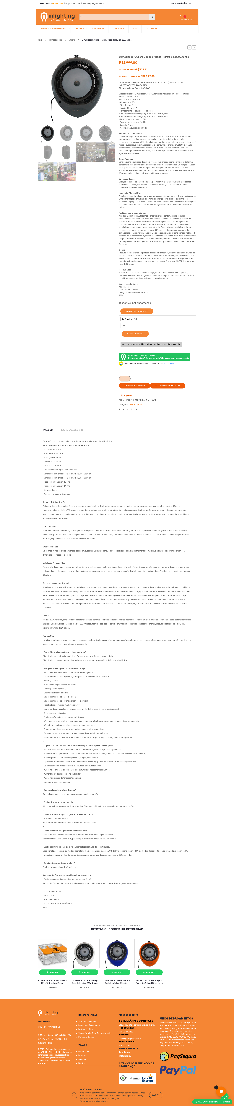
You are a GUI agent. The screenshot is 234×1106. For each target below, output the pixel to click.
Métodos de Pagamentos (89, 1025)
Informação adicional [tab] (72, 430)
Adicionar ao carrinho (134, 386)
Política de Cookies (86, 1037)
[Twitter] (123, 409)
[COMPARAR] (49, 967)
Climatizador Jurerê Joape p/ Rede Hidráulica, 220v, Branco (194, 47)
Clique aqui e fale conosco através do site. (137, 1025)
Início (40, 40)
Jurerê (72, 40)
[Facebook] (119, 409)
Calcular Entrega (135, 334)
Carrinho (82, 1059)
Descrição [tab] (48, 430)
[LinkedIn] (136, 409)
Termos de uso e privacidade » (94, 1101)
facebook (124, 1052)
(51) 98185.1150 (72, 3)
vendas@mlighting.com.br (95, 3)
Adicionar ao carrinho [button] (41, 967)
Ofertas (139, 404)
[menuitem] (53, 29)
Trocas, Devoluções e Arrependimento (94, 1033)
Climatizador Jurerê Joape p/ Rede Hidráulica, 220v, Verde (189, 47)
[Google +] (132, 409)
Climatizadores (55, 40)
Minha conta (83, 1051)
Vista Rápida (56, 966)
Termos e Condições (87, 1021)
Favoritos (82, 1055)
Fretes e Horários (85, 1029)
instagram (125, 1055)
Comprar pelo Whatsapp (169, 386)
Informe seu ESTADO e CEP (137, 311)
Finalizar (82, 1063)
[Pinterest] (127, 409)
